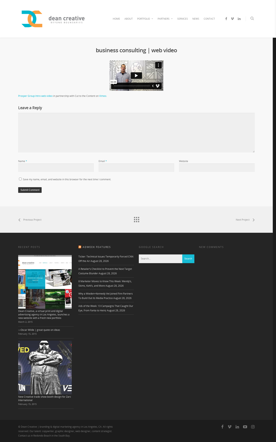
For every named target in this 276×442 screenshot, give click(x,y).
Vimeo (102, 96)
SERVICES (182, 18)
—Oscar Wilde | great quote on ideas (39, 330)
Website (183, 161)
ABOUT (128, 18)
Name (22, 161)
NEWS (195, 18)
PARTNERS (164, 18)
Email (103, 161)
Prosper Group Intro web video (35, 96)
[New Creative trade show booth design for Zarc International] (45, 367)
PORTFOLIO (143, 18)
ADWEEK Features (97, 247)
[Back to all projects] (136, 219)
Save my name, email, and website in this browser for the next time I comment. (67, 179)
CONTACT (209, 18)
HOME (116, 18)
